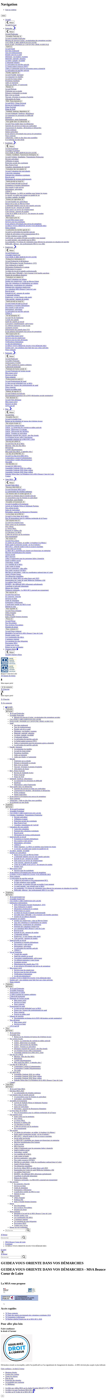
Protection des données (13, 1380)
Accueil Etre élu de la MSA (14, 444)
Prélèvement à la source (13, 269)
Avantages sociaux (11, 328)
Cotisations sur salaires (13, 277)
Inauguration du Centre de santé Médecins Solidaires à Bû (25, 580)
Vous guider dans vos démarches (17, 121)
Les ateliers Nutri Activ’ (13, 582)
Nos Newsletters (11, 623)
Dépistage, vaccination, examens (16, 57)
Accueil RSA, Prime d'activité (15, 103)
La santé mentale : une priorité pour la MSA (20, 240)
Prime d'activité (10, 107)
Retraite (8, 87)
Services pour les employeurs (15, 338)
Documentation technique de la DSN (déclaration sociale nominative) (29, 395)
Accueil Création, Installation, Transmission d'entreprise (24, 157)
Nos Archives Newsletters (14, 625)
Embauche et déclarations (14, 259)
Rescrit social (9, 177)
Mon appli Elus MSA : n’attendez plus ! (19, 452)
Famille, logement (12, 73)
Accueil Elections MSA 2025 (15, 489)
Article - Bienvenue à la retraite (16, 429)
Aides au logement (11, 83)
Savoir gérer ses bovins (13, 549)
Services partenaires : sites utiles (16, 568)
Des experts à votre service (14, 187)
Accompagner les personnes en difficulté (19, 115)
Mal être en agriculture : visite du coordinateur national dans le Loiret (29, 572)
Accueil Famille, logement (14, 75)
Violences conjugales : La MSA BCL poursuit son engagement (27, 590)
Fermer (10, 711)
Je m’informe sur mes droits (14, 140)
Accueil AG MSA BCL (13, 466)
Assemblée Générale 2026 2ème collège (19, 470)
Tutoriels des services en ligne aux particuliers (21, 126)
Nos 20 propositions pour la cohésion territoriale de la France (26, 518)
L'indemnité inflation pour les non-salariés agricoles (23, 206)
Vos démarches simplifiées (14, 576)
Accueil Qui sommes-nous (14, 523)
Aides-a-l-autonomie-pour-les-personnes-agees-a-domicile (25, 68)
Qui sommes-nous (12, 520)
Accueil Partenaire (11, 359)
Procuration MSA (11, 643)
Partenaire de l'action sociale (15, 369)
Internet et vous (10, 606)
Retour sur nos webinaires (14, 647)
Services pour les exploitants (15, 222)
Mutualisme (9, 448)
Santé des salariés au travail (14, 322)
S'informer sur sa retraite (13, 91)
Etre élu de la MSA (12, 441)
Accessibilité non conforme (14, 1382)
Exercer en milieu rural (13, 389)
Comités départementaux (13, 450)
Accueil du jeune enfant (13, 79)
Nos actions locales (12, 423)
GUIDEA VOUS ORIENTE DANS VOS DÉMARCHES (25, 226)
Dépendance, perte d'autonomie (16, 119)
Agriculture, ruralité (12, 562)
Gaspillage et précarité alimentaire (17, 586)
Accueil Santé (10, 49)
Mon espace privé (12, 218)
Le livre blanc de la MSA (14, 514)
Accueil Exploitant (11, 149)
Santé (8, 46)
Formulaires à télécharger (14, 602)
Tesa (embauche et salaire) (14, 265)
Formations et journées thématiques (17, 185)
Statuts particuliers (11, 132)
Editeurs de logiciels (12, 391)
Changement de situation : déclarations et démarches (23, 128)
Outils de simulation (12, 600)
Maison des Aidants (12, 588)
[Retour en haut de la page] (2, 1396)
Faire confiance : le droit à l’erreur (12, 1369)
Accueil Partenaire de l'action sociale (18, 371)
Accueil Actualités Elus (13, 419)
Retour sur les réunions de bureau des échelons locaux (24, 421)
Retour (11, 23)
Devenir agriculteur (12, 159)
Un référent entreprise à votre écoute (17, 326)
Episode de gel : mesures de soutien (17, 208)
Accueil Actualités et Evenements (16, 504)
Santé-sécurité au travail (14, 181)
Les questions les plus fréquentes (16, 641)
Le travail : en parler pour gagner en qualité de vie (22, 195)
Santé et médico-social (13, 560)
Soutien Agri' (9, 215)
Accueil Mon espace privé (14, 220)
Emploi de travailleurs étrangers (16, 275)
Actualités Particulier (13, 36)
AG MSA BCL (10, 464)
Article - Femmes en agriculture (16, 433)
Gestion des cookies (12, 1374)
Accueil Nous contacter (13, 631)
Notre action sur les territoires (15, 525)
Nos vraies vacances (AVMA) (15, 570)
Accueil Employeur (12, 253)
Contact (8, 476)
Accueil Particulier (11, 34)
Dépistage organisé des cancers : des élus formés (22, 435)
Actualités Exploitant (12, 151)
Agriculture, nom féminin (14, 500)
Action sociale (10, 555)
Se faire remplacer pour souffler (16, 236)
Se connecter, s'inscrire (13, 596)
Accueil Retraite (10, 89)
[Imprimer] (2, 1252)
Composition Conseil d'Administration (18, 458)
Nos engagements (11, 536)
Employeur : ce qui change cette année (18, 297)
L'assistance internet (12, 639)
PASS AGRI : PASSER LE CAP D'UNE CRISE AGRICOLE (27, 44)
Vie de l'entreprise (12, 315)
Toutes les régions (11, 1376)
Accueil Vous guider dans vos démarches (19, 124)
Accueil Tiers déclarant (13, 400)
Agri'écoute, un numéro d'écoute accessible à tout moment (25, 238)
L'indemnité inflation (12, 63)
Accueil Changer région (13, 655)
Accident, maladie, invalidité (15, 61)
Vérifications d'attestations (14, 342)
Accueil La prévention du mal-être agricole (20, 232)
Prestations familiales (12, 81)
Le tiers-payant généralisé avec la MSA (18, 383)
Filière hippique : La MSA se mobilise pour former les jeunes (26, 193)
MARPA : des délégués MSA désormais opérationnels (24, 584)
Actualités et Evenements (14, 502)
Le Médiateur (10, 1384)
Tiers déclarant (11, 398)
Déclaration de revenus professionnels (18, 179)
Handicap (8, 117)
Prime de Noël (10, 109)
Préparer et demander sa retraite (16, 93)
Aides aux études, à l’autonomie (16, 85)
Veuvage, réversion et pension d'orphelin (19, 97)
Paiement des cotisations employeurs (17, 287)
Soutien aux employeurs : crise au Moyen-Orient (22, 281)
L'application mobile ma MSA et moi (18, 604)
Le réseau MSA (10, 528)
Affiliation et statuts (12, 161)
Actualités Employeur (12, 255)
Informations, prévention (13, 189)
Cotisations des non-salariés (15, 169)
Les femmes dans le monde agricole (18, 494)
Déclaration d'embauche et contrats (17, 267)
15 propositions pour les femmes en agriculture (21, 498)
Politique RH (9, 615)
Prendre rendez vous (12, 635)
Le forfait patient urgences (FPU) (16, 66)
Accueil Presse (10, 621)
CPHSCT (8, 191)
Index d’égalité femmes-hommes (16, 617)
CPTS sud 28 (10, 406)
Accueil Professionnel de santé (15, 381)
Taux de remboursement (13, 53)
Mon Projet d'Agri (11, 165)
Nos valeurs (9, 526)
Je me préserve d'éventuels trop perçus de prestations (23, 134)
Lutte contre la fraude (12, 566)
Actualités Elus (11, 417)
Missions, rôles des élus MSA (15, 446)
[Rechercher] (28, 1230)
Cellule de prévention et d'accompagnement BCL (22, 234)
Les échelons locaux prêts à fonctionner (18, 437)
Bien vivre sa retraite (12, 95)
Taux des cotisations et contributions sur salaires (21, 283)
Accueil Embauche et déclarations (17, 261)
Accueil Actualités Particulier (15, 38)
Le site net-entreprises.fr (13, 344)
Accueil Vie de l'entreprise (14, 318)
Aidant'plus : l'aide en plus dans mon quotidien (21, 138)
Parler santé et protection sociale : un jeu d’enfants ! (22, 545)
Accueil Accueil (10, 25)
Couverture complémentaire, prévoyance (19, 324)
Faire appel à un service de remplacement (19, 209)
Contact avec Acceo (12, 645)
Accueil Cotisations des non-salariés (17, 171)
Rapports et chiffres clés (13, 530)
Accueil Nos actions (12, 541)
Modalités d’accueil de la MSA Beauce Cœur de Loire (24, 633)
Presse (8, 619)
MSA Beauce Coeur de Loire (15, 1242)
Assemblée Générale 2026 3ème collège (19, 472)
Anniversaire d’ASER (13, 363)
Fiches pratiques (10, 130)
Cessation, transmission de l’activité (17, 167)
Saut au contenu (10, 10)
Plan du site (9, 1378)
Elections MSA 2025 (12, 487)
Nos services (10, 592)
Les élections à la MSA (13, 532)
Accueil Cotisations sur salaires (16, 279)
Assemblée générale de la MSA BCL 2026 (20, 439)
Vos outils (8, 462)
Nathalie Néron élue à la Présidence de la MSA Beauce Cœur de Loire (29, 474)
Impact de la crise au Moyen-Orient (17, 204)
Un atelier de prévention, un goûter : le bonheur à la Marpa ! (25, 543)
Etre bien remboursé (12, 51)
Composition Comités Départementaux (18, 460)
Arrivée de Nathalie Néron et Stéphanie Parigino (22, 506)
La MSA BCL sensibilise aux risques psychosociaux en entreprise (28, 551)
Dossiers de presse (11, 627)
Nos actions (10, 538)
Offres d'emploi (10, 613)
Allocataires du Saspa (12, 99)
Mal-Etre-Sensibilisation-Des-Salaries (18, 553)
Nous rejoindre (11, 608)
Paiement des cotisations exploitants (17, 175)
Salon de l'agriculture (12, 510)
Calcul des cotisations (12, 173)
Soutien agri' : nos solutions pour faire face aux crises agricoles (26, 348)
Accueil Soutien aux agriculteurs (16, 202)
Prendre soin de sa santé (13, 55)
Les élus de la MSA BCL (14, 454)
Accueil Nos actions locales (14, 425)
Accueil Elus (9, 415)
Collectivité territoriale (13, 367)
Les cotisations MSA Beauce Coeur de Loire (20, 289)
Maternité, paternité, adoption (15, 59)
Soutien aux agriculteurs (14, 199)
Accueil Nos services (12, 595)
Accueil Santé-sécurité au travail (16, 183)
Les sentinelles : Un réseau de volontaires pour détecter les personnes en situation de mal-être (37, 242)
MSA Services (10, 556)
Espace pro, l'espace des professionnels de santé (21, 385)
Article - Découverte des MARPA (17, 431)
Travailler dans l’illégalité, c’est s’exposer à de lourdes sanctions (27, 273)
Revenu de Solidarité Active (15, 105)
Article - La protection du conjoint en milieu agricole (23, 427)
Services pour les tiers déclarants (16, 340)
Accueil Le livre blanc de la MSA (17, 516)
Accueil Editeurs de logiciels (15, 393)
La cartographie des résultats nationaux (18, 491)
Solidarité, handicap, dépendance (17, 111)
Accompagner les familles (14, 77)
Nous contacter (10, 136)
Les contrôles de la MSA (13, 564)
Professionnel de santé (13, 379)
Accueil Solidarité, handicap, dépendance (19, 113)
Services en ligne (11, 375)
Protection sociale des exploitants (16, 163)
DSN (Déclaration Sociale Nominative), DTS (21, 263)
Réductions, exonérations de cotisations (18, 285)
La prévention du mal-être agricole (17, 65)
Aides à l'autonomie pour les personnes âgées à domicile (24, 558)
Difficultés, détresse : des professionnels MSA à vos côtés (25, 244)
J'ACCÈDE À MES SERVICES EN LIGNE (21, 42)
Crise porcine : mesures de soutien (17, 211)
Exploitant (8, 1244)
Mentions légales (11, 1372)
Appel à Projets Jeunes (13, 574)
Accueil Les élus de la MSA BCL (17, 456)
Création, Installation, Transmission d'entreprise (21, 155)
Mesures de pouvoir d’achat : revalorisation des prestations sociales (28, 40)
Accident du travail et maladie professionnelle (21, 271)
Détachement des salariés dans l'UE (17, 330)
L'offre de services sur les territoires (17, 534)
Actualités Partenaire (12, 361)
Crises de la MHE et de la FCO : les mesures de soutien (24, 213)
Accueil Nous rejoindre (13, 611)
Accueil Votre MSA (12, 485)
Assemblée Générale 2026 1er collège (18, 468)
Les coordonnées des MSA (14, 637)
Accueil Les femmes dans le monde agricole (20, 496)
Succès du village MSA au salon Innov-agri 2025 (22, 578)
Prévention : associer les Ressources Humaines (21, 512)
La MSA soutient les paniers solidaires (18, 365)
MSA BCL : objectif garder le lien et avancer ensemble (24, 547)
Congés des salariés (12, 320)
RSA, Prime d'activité (13, 101)
